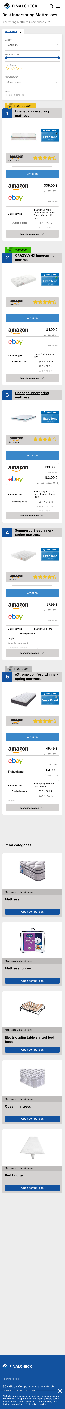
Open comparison (32, 911)
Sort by (8, 40)
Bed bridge (14, 1175)
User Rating (10, 65)
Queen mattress (18, 1106)
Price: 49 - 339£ (13, 54)
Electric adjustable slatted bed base (29, 1039)
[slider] (6, 57)
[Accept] (60, 1390)
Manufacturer (11, 77)
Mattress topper (18, 968)
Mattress (12, 899)
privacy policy (39, 1404)
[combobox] (7, 82)
